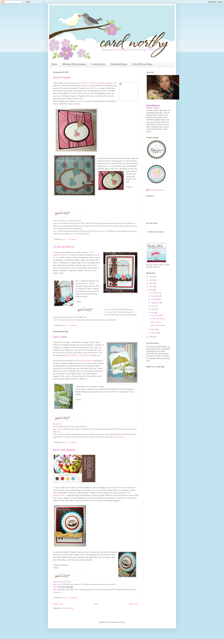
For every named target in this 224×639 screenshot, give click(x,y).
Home (54, 64)
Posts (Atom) (69, 608)
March (153, 329)
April (153, 313)
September (155, 303)
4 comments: (72, 239)
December (155, 293)
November (155, 296)
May (153, 309)
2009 (151, 290)
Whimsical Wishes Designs (74, 64)
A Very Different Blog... (143, 64)
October (154, 299)
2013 (151, 277)
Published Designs (119, 64)
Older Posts (133, 604)
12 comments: (73, 597)
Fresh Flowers (95, 88)
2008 (151, 337)
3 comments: (72, 325)
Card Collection (98, 64)
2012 (151, 280)
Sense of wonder (62, 77)
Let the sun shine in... (64, 247)
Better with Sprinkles (64, 450)
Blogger (122, 622)
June (153, 306)
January (154, 333)
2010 (151, 287)
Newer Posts (58, 604)
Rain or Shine (60, 337)
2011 (151, 283)
